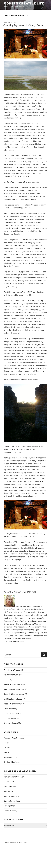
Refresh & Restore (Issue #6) (15, 694)
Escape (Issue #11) (11, 718)
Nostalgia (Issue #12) (12, 723)
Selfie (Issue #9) (10, 709)
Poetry (6, 752)
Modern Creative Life (24, 3)
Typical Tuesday (10, 811)
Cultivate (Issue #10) (12, 713)
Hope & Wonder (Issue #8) (14, 704)
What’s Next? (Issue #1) (13, 670)
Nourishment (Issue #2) (13, 675)
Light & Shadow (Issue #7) (14, 699)
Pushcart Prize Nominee (14, 738)
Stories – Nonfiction (12, 762)
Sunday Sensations (12, 801)
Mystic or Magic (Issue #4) (14, 684)
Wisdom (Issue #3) (11, 679)
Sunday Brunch (10, 787)
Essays (6, 743)
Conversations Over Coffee (15, 777)
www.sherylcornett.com (14, 642)
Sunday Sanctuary (11, 796)
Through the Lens (11, 806)
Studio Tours (9, 782)
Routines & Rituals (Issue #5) (15, 689)
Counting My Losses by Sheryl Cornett (24, 25)
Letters (7, 748)
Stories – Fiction (10, 757)
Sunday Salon (9, 791)
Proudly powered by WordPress (15, 842)
